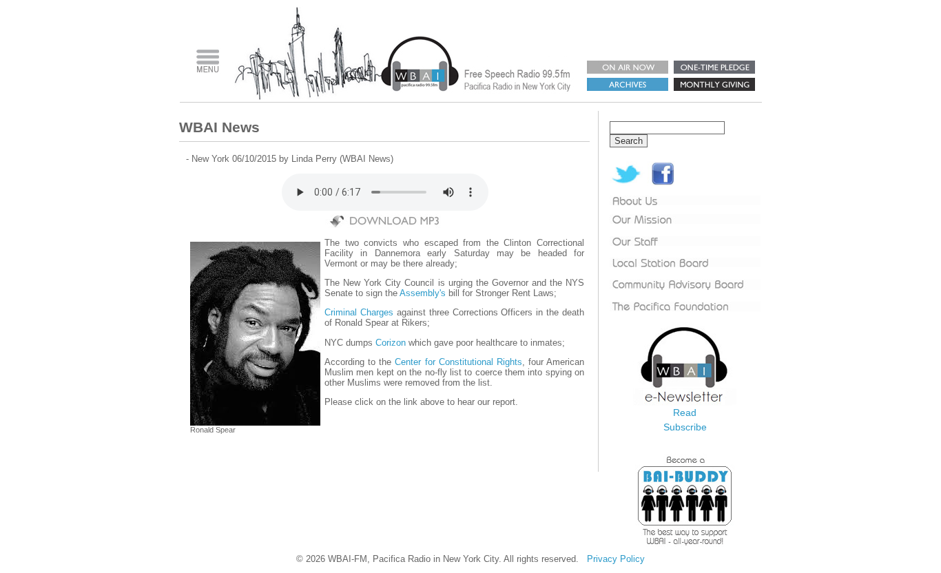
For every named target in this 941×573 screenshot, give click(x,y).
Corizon (392, 342)
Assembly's (423, 293)
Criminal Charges (358, 312)
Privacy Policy (616, 559)
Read (684, 412)
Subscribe (685, 427)
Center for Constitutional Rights (458, 362)
